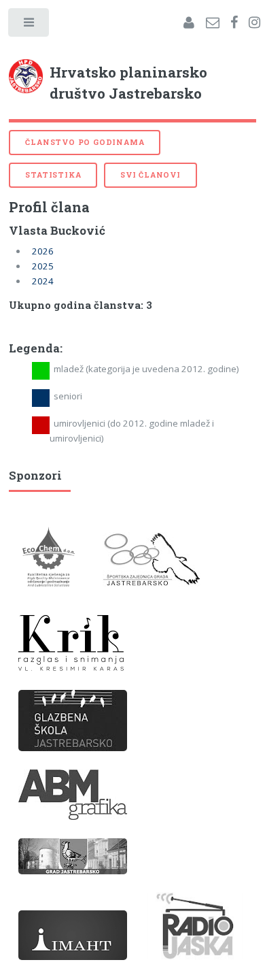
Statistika (53, 175)
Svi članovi (150, 175)
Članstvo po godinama (84, 142)
